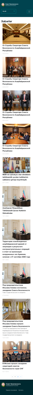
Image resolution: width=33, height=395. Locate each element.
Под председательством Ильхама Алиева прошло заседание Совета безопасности (16, 323)
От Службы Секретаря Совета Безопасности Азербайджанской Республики (16, 48)
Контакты (21, 390)
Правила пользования (11, 390)
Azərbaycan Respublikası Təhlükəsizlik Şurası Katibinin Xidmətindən (14, 210)
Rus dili (4, 11)
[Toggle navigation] (29, 11)
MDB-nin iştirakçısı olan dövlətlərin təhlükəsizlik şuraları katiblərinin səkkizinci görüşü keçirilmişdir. (16, 177)
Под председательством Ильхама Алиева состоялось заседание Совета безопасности (16, 287)
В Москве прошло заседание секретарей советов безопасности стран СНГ (15, 366)
